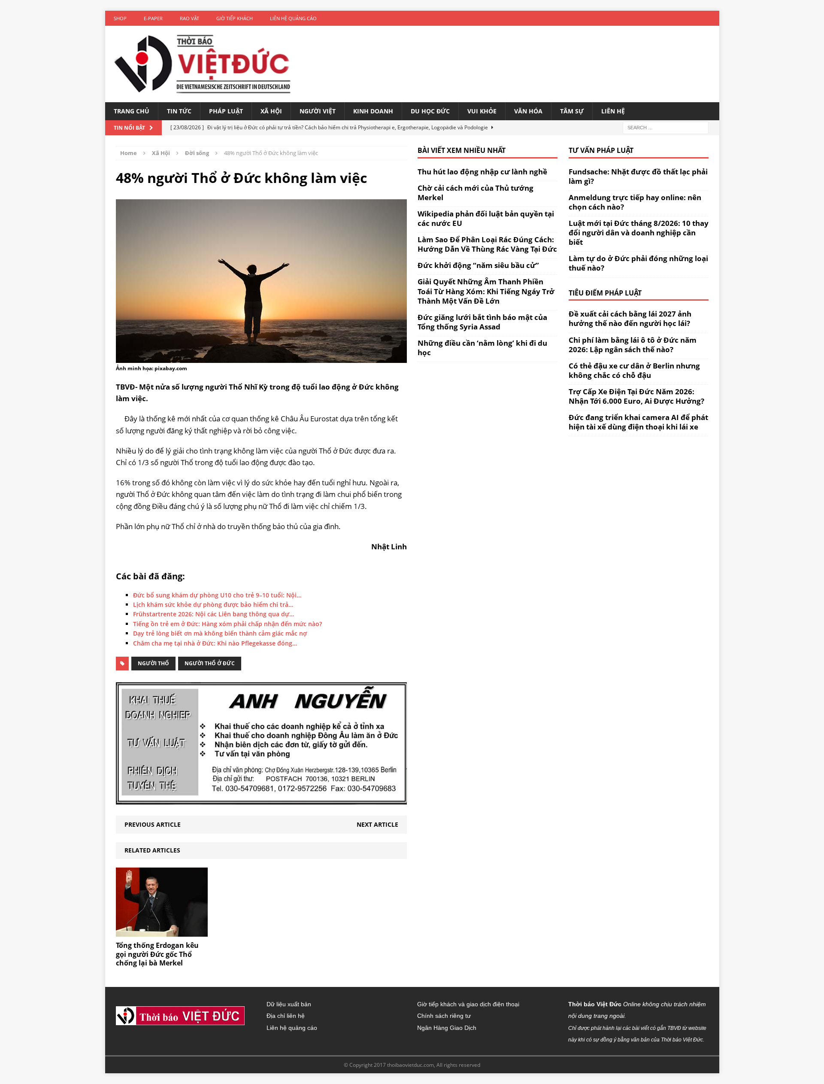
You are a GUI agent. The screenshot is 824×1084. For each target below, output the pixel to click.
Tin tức (179, 111)
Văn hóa (528, 111)
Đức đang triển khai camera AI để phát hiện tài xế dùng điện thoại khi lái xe (638, 422)
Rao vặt (189, 18)
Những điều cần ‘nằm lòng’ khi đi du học (482, 347)
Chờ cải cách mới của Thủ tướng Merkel (475, 192)
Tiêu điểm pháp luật (605, 293)
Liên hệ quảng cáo (293, 18)
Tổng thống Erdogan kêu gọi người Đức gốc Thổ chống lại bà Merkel (157, 954)
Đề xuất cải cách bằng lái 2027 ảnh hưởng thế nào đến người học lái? (630, 318)
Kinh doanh (373, 111)
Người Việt (318, 111)
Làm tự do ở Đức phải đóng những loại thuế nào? (638, 263)
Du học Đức (430, 111)
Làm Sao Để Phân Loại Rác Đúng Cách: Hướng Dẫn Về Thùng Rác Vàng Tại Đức (487, 244)
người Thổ (153, 663)
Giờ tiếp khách (234, 18)
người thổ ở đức (210, 663)
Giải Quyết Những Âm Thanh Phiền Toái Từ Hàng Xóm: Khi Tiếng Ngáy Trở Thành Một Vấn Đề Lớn (486, 291)
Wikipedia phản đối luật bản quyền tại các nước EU (486, 218)
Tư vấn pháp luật (601, 150)
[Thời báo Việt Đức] (202, 64)
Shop (120, 18)
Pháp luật (226, 111)
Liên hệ (613, 111)
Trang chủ (131, 111)
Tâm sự (572, 111)
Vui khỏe (482, 111)
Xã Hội (271, 111)
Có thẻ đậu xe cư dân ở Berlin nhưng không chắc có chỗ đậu (634, 370)
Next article (377, 824)
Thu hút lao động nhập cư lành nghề (482, 172)
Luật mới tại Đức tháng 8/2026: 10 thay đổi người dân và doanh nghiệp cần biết (639, 232)
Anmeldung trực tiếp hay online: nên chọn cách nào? (635, 202)
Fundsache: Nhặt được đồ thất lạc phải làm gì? (638, 176)
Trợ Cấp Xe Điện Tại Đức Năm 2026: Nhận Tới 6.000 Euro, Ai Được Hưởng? (636, 396)
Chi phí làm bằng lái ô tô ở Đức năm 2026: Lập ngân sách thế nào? (633, 344)
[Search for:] (666, 127)
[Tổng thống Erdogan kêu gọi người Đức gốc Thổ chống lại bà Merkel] (162, 931)
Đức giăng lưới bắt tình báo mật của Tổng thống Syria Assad (482, 322)
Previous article (152, 824)
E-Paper (153, 18)
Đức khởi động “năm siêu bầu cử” (478, 265)
